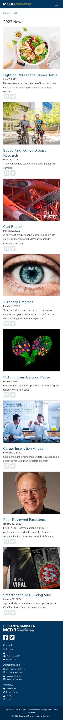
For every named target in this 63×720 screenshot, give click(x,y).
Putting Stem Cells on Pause (26, 377)
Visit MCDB (10, 659)
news (6, 13)
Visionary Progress (18, 301)
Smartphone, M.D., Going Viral (27, 594)
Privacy (8, 695)
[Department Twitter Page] (12, 637)
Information (10, 688)
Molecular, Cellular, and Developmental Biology (26, 709)
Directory (9, 649)
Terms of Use (11, 692)
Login (8, 699)
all (16, 13)
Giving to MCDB (13, 656)
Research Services (13, 676)
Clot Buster (12, 226)
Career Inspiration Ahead (23, 448)
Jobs (7, 652)
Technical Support (14, 679)
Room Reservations (14, 672)
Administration (11, 665)
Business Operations (15, 669)
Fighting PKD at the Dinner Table (30, 75)
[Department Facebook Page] (5, 637)
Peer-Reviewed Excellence (25, 519)
